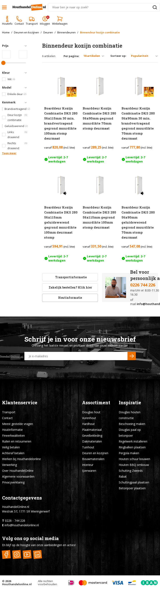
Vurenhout (89, 418)
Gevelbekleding (92, 435)
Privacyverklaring (13, 482)
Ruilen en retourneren (16, 441)
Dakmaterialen (92, 441)
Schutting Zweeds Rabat (131, 473)
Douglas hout (91, 412)
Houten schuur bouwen (134, 459)
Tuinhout (88, 447)
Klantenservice (19, 402)
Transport (8, 412)
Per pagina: (71, 56)
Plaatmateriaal (92, 430)
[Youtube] (26, 554)
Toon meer (9, 153)
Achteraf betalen (13, 453)
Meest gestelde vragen (17, 424)
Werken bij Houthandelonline (21, 459)
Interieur (87, 465)
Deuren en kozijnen (95, 453)
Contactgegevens (22, 498)
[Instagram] (16, 554)
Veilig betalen (11, 447)
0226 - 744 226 (15, 521)
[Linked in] (37, 554)
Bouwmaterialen (93, 459)
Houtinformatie (70, 298)
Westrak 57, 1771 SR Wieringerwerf (26, 511)
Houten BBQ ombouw (134, 465)
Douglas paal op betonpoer (130, 432)
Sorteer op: (118, 56)
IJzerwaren (89, 471)
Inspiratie (130, 402)
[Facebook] (6, 554)
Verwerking (9, 465)
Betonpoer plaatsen (132, 488)
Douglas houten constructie (129, 415)
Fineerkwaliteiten (13, 435)
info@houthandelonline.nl (22, 525)
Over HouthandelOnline (18, 471)
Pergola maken (129, 453)
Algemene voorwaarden (18, 476)
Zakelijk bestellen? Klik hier (70, 287)
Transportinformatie (71, 277)
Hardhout (88, 424)
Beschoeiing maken (132, 424)
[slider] (3, 63)
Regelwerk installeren (133, 441)
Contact (7, 418)
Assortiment (96, 402)
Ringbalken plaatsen (132, 447)
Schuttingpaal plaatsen (134, 482)
